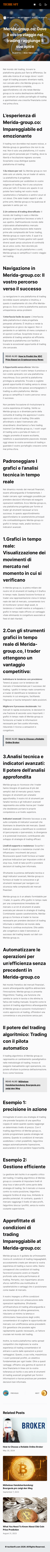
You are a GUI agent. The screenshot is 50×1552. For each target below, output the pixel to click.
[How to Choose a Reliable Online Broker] (25, 1430)
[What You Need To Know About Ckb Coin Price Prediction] (25, 1509)
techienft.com (13, 1547)
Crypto (43, 18)
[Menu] (45, 4)
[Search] (40, 5)
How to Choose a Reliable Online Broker (23, 1446)
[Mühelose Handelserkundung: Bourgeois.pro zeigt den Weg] (25, 1468)
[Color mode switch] (34, 4)
